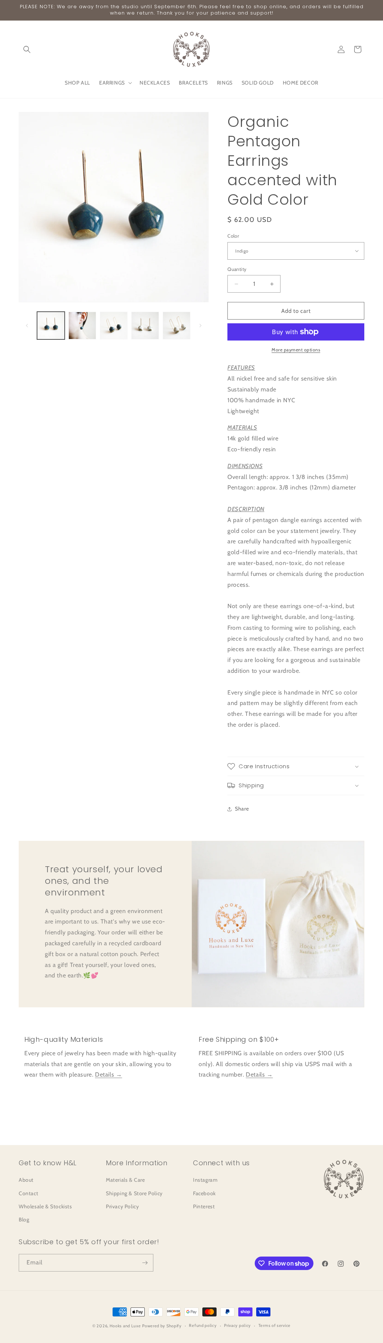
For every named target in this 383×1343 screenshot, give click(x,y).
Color (233, 236)
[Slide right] (200, 325)
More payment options (296, 349)
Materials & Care (125, 1179)
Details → (108, 1074)
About (26, 1179)
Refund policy (203, 1325)
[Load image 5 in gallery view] (176, 325)
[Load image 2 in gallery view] (82, 325)
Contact (28, 1193)
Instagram (205, 1179)
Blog (24, 1219)
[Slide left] (27, 325)
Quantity (236, 269)
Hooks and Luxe (125, 1325)
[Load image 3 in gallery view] (114, 325)
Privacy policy (237, 1325)
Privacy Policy (122, 1206)
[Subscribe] (145, 1263)
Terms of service (274, 1325)
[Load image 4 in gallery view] (145, 325)
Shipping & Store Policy (134, 1193)
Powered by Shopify (162, 1325)
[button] (27, 49)
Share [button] (242, 808)
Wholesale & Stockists (45, 1206)
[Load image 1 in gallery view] (51, 325)
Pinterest (204, 1206)
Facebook (204, 1193)
